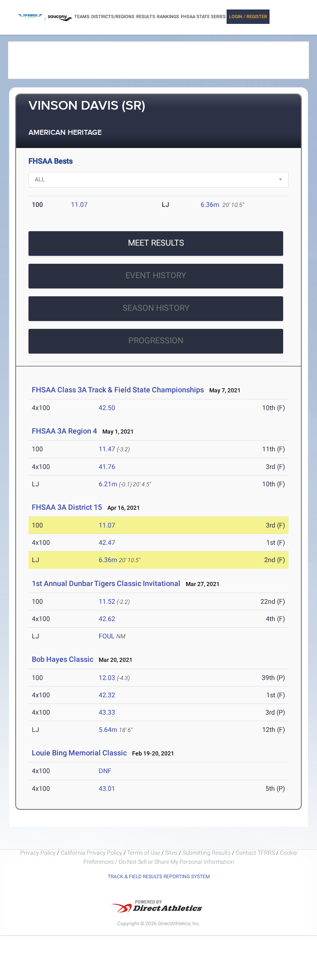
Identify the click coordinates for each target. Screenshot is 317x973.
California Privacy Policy (91, 852)
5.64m (108, 730)
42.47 (107, 542)
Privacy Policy (38, 852)
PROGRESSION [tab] (155, 340)
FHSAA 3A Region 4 (64, 431)
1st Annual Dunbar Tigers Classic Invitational (106, 583)
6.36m (210, 205)
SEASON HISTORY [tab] (156, 308)
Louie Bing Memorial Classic (79, 752)
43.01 (107, 788)
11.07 (79, 205)
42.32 (107, 695)
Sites (171, 852)
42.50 (107, 408)
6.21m (108, 484)
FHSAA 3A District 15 (67, 507)
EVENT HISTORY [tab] (155, 275)
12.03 (107, 678)
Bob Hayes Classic (62, 659)
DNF (105, 771)
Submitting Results (206, 852)
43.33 (107, 712)
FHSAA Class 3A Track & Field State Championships (118, 389)
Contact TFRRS (256, 852)
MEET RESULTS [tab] (156, 243)
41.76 (107, 467)
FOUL (107, 636)
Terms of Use (143, 852)
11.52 (107, 601)
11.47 (107, 449)
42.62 (107, 619)
